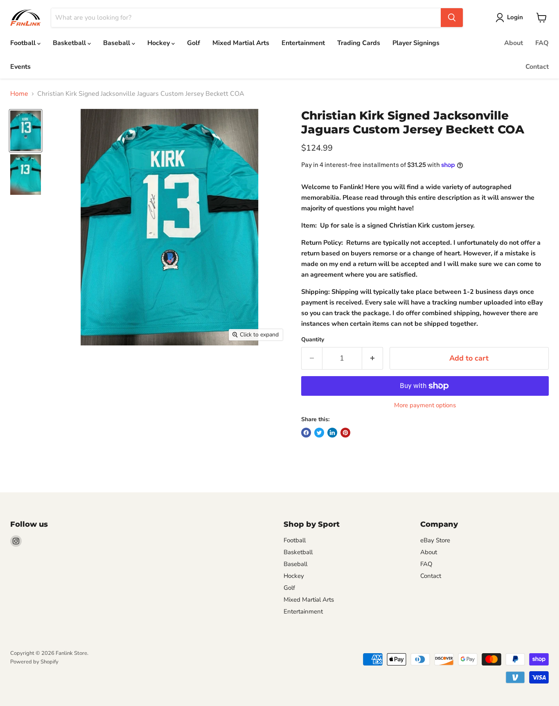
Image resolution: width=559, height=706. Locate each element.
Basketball (70, 42)
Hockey (159, 42)
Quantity (312, 339)
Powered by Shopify (34, 661)
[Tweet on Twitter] (319, 433)
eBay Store (435, 540)
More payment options (425, 405)
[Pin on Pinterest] (345, 433)
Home (19, 93)
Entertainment (303, 42)
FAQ (542, 42)
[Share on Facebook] (306, 433)
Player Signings (416, 42)
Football (23, 42)
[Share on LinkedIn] (332, 433)
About (513, 42)
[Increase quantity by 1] (372, 358)
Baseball (117, 42)
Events (20, 66)
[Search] (452, 17)
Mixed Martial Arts (240, 42)
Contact (537, 66)
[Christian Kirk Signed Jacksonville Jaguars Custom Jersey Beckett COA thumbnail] (25, 131)
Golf (193, 42)
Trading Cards (358, 42)
